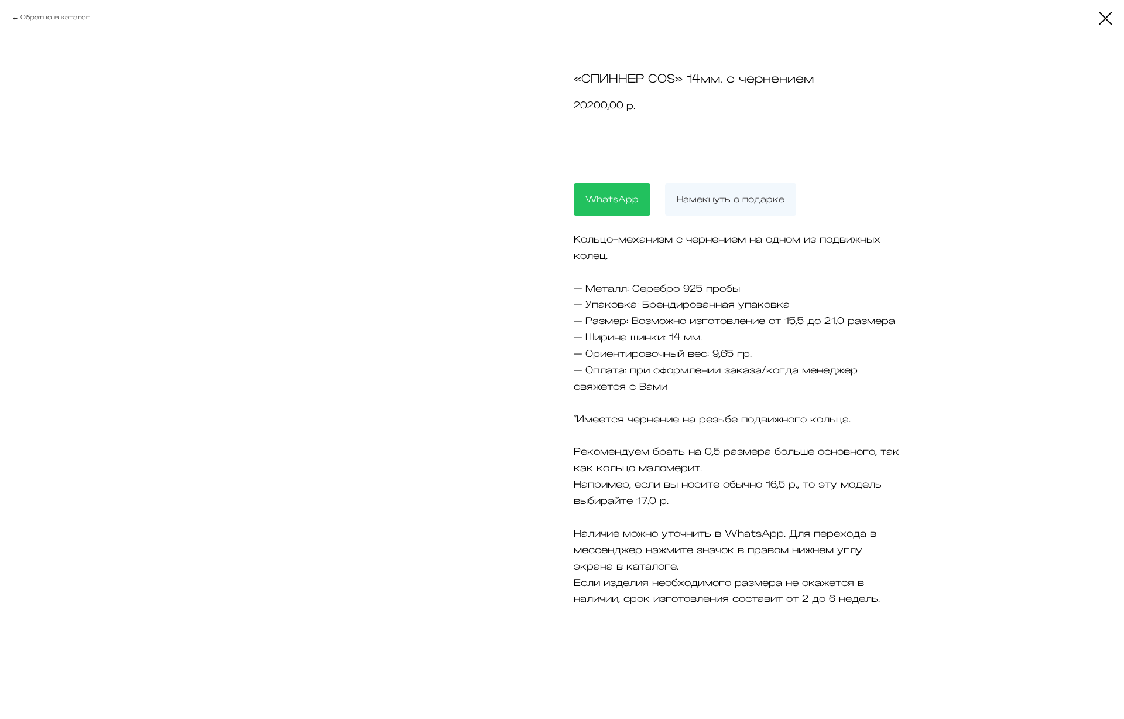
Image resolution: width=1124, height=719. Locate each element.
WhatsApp (612, 199)
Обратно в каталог (55, 17)
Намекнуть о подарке (730, 199)
